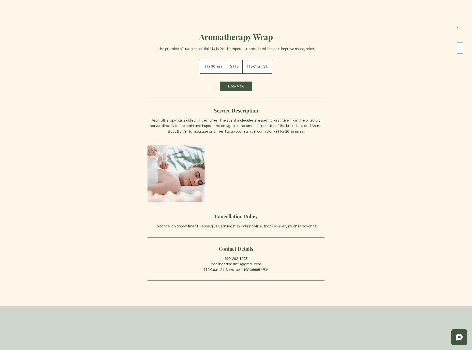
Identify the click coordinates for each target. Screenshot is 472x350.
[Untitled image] (176, 173)
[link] (236, 86)
